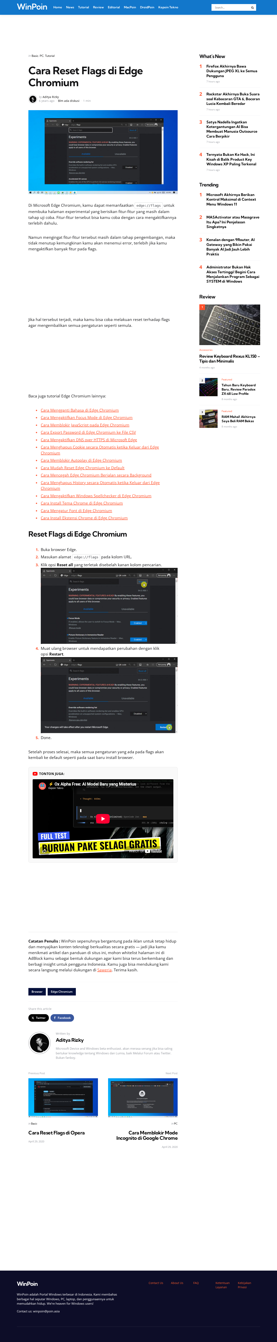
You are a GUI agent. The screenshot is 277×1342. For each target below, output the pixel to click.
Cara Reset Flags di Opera (56, 1133)
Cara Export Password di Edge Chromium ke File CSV (88, 432)
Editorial (114, 7)
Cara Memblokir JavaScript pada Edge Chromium (85, 425)
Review (98, 7)
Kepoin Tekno (168, 7)
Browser (37, 991)
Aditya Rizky (51, 97)
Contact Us (156, 1283)
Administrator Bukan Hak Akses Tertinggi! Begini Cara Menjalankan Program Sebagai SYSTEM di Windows (232, 274)
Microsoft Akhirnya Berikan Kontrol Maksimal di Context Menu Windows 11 (231, 200)
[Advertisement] (138, 29)
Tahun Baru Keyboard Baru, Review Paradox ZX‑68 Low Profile (239, 389)
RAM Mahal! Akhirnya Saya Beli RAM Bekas (239, 419)
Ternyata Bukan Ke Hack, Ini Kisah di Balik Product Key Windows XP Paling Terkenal (231, 159)
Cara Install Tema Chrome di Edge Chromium (82, 503)
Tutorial (83, 7)
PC (42, 56)
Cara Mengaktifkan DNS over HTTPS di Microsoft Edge (89, 439)
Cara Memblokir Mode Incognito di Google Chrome (147, 1135)
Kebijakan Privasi (244, 1285)
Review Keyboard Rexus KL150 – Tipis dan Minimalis (229, 359)
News (70, 7)
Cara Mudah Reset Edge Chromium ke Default (83, 467)
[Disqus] (103, 1209)
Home (57, 7)
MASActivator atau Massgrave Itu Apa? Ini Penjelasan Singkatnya (232, 222)
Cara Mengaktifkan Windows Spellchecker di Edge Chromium (96, 495)
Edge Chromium (62, 991)
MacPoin (130, 7)
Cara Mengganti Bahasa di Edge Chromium (80, 410)
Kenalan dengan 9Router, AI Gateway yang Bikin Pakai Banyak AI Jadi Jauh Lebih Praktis (230, 247)
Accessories (206, 350)
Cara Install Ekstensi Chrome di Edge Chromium (84, 518)
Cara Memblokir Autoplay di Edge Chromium (81, 460)
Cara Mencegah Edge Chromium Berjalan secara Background (96, 475)
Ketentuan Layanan (223, 1285)
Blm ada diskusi (68, 101)
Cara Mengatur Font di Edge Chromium (76, 510)
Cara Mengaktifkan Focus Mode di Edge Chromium (87, 417)
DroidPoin (147, 7)
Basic (35, 56)
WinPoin (32, 7)
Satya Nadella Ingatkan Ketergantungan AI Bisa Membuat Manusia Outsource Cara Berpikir (231, 129)
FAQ (196, 1283)
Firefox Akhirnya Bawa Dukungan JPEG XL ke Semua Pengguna (231, 71)
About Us (177, 1283)
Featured (227, 379)
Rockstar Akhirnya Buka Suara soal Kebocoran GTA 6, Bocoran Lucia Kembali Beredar (233, 99)
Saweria (104, 970)
